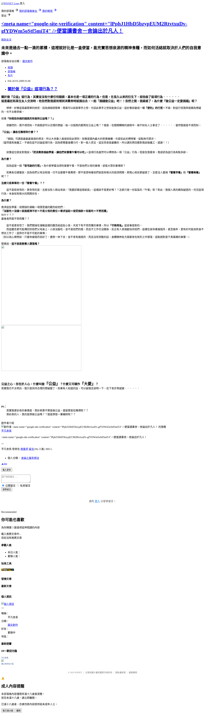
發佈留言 (7, 489)
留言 (31, 449)
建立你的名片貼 (7, 664)
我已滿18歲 (8, 710)
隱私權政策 (120, 672)
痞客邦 (24, 449)
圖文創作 (27, 61)
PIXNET (78, 672)
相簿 (10, 67)
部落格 (11, 71)
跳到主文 (6, 39)
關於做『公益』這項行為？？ (33, 89)
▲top (4, 463)
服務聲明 (133, 672)
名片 (10, 75)
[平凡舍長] (2, 660)
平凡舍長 (6, 430)
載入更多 (7, 470)
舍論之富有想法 (30, 458)
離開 (18, 710)
